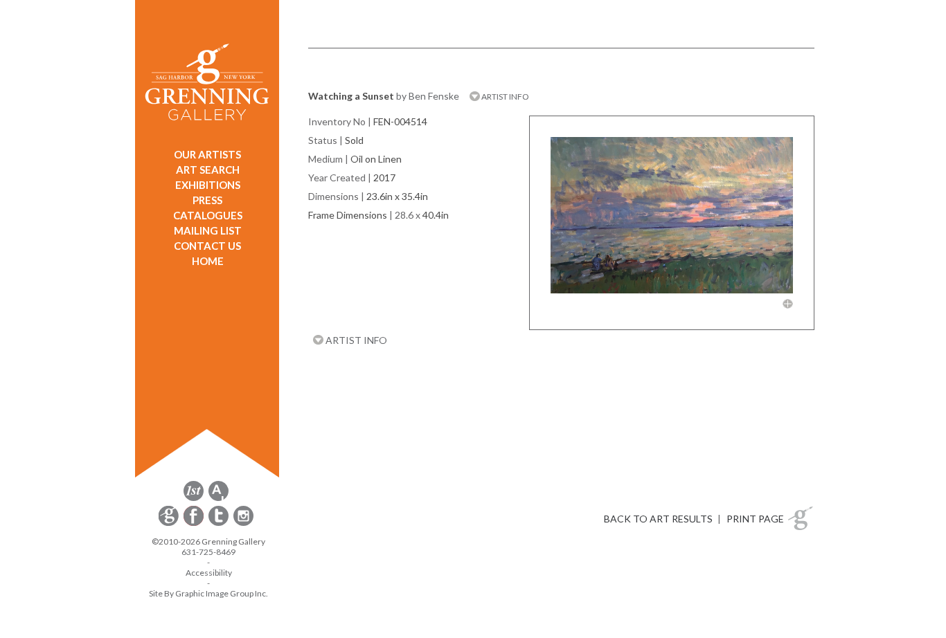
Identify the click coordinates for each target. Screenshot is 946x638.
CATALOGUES (207, 215)
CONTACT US (207, 245)
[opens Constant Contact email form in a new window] (169, 523)
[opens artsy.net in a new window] (218, 498)
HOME (208, 261)
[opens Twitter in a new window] (219, 523)
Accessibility (209, 572)
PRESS (207, 200)
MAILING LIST (208, 230)
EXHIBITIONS (207, 185)
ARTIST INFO (504, 96)
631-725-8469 (208, 552)
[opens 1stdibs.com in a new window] (193, 498)
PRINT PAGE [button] (755, 519)
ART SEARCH (208, 169)
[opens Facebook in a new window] (194, 523)
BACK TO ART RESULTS (658, 519)
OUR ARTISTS (207, 154)
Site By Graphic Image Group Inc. (208, 593)
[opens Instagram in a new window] (243, 523)
